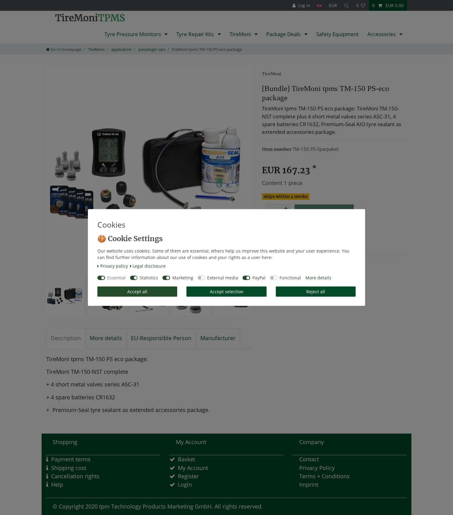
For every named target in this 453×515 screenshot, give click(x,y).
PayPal (259, 278)
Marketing (182, 278)
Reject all (315, 292)
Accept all (137, 292)
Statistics (149, 278)
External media (222, 278)
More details (318, 278)
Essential (116, 278)
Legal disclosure (149, 266)
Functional (290, 278)
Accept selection (226, 292)
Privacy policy (114, 266)
